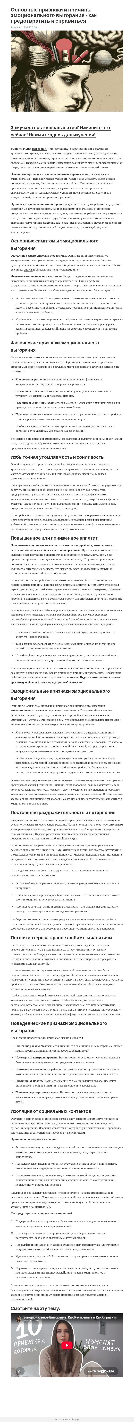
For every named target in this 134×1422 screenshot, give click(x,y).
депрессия (73, 290)
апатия (28, 269)
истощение (43, 384)
